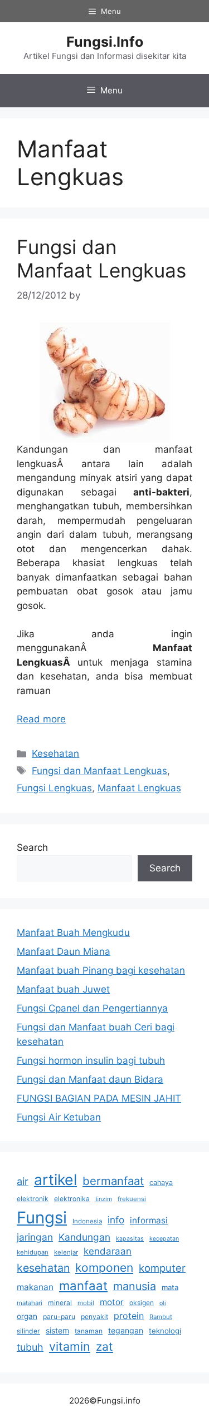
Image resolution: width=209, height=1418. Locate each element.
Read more (41, 719)
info (116, 1220)
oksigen (141, 1302)
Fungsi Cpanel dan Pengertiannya (92, 1008)
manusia (134, 1286)
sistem (57, 1330)
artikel (55, 1179)
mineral (60, 1302)
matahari (29, 1303)
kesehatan (43, 1268)
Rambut (160, 1317)
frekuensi (132, 1199)
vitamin (69, 1346)
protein (129, 1315)
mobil (85, 1303)
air (22, 1181)
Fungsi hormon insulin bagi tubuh (91, 1060)
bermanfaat (113, 1181)
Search (32, 847)
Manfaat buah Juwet (63, 989)
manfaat (83, 1285)
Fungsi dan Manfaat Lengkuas (101, 258)
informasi (149, 1220)
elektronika (72, 1198)
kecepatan (164, 1238)
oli (162, 1303)
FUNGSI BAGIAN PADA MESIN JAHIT (99, 1098)
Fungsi (42, 1217)
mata (170, 1287)
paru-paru (59, 1316)
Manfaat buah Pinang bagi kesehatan (101, 970)
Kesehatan (55, 753)
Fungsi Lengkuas (54, 788)
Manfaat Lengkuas (139, 788)
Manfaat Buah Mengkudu (73, 932)
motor (112, 1302)
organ (27, 1316)
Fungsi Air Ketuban (59, 1117)
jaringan (35, 1237)
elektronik (32, 1198)
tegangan (125, 1330)
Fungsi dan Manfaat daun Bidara (90, 1079)
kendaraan (108, 1251)
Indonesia (87, 1221)
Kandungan (84, 1237)
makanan (35, 1287)
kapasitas (130, 1238)
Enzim (103, 1199)
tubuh (30, 1347)
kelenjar (66, 1252)
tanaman (89, 1331)
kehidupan (32, 1252)
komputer (162, 1268)
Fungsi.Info (104, 41)
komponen (104, 1268)
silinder (28, 1331)
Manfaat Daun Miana (63, 951)
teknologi (165, 1330)
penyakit (94, 1316)
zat (104, 1346)
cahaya (161, 1182)
